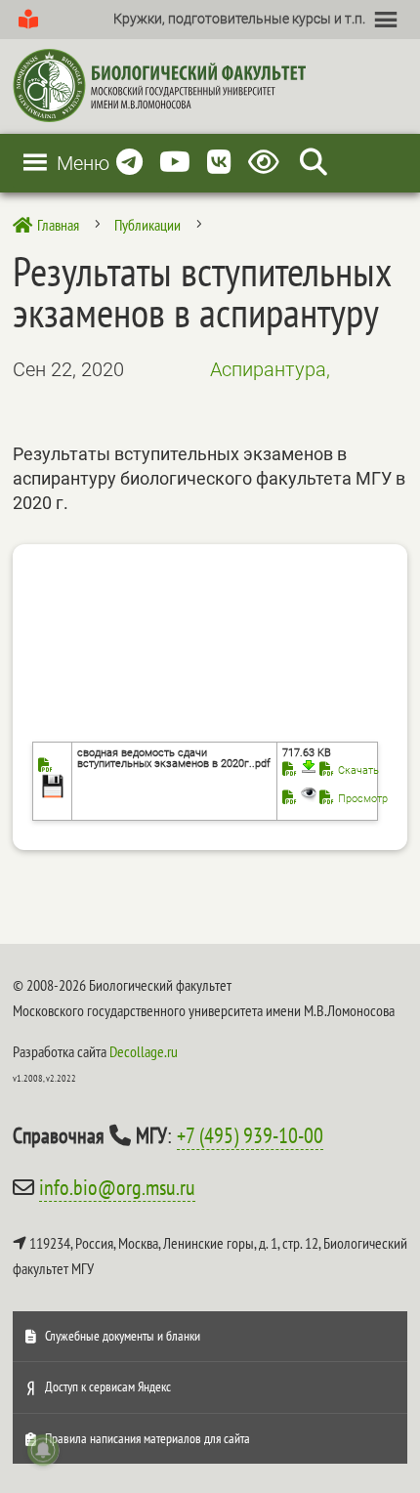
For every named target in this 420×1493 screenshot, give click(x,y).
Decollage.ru (143, 1051)
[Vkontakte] (219, 163)
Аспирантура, (270, 369)
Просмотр (363, 798)
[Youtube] (174, 163)
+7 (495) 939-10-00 (250, 1135)
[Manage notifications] (43, 1450)
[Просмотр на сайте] (299, 798)
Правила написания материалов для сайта (147, 1438)
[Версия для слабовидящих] (267, 163)
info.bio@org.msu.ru (117, 1187)
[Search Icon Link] (313, 163)
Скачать (358, 770)
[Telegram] (129, 163)
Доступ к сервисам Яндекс (108, 1386)
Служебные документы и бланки (122, 1335)
